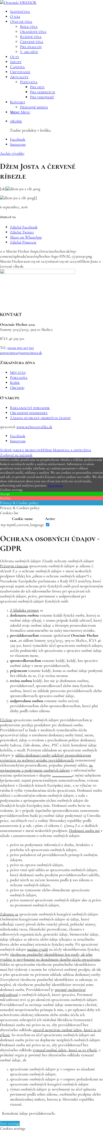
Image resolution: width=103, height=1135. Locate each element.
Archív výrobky (12, 153)
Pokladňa (19, 377)
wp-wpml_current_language (22, 524)
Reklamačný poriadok (30, 407)
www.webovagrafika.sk (34, 426)
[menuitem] (56, 11)
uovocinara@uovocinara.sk (21, 352)
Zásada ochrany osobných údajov (40, 417)
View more (55, 485)
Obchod (17, 387)
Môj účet (18, 372)
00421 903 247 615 (21, 347)
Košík (15, 382)
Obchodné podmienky (29, 412)
